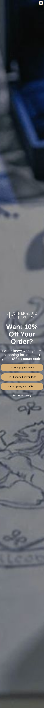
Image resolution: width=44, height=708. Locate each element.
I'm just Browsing (22, 395)
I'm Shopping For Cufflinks (22, 386)
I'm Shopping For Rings (22, 367)
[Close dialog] (41, 3)
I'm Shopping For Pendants (22, 377)
